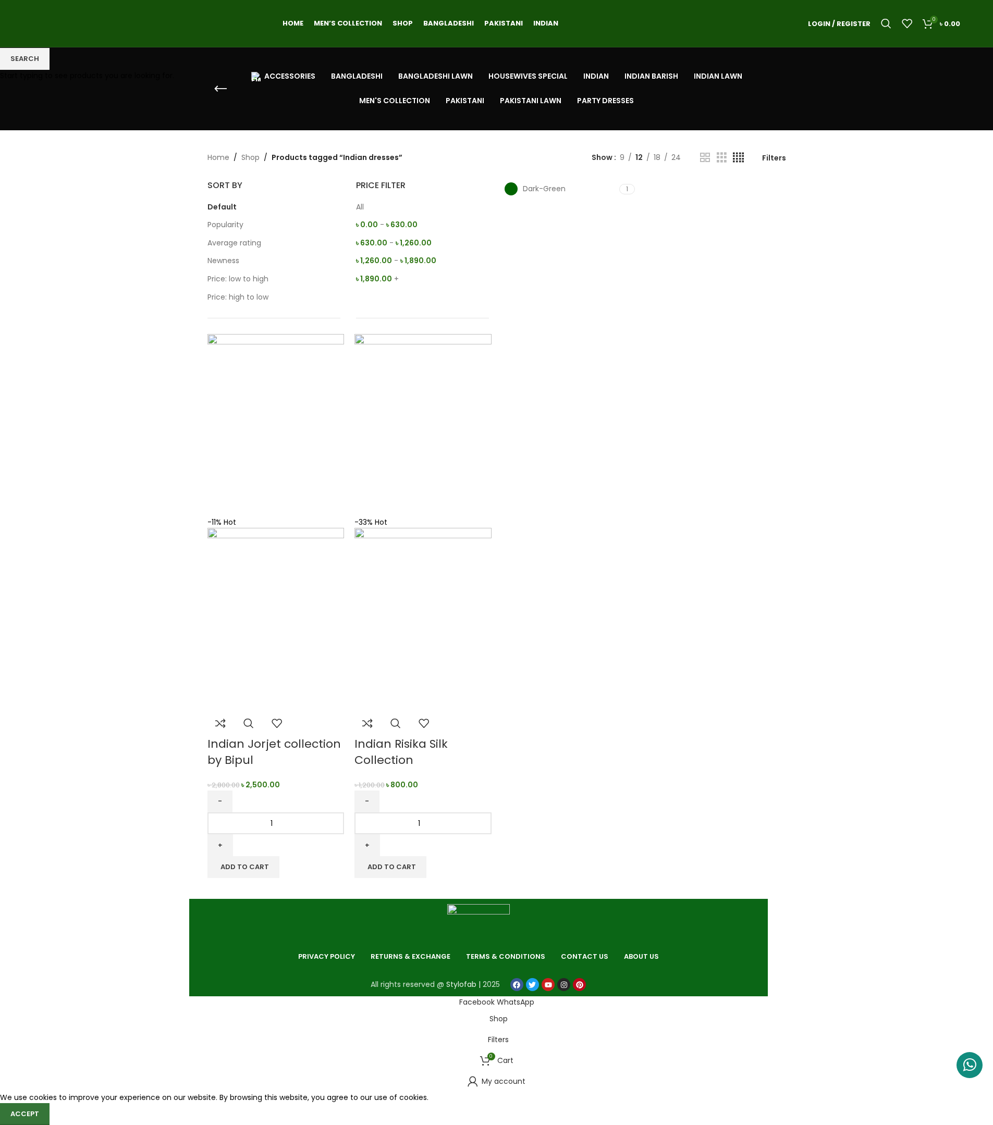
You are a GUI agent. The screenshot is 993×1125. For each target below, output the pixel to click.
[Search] (886, 23)
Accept (24, 1114)
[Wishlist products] (907, 23)
